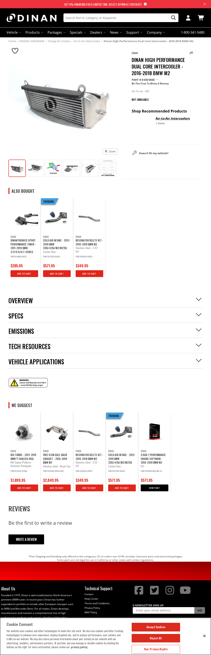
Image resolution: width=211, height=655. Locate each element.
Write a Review (26, 539)
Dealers (96, 32)
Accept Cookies (156, 627)
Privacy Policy (92, 608)
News (114, 32)
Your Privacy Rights (156, 649)
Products (33, 32)
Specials (76, 32)
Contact (88, 594)
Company (154, 32)
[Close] (204, 635)
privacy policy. (79, 647)
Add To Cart (24, 273)
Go (199, 610)
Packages (55, 32)
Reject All (156, 638)
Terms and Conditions (97, 603)
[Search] (172, 17)
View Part (154, 487)
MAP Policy (90, 612)
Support (132, 32)
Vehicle (12, 32)
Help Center (91, 599)
